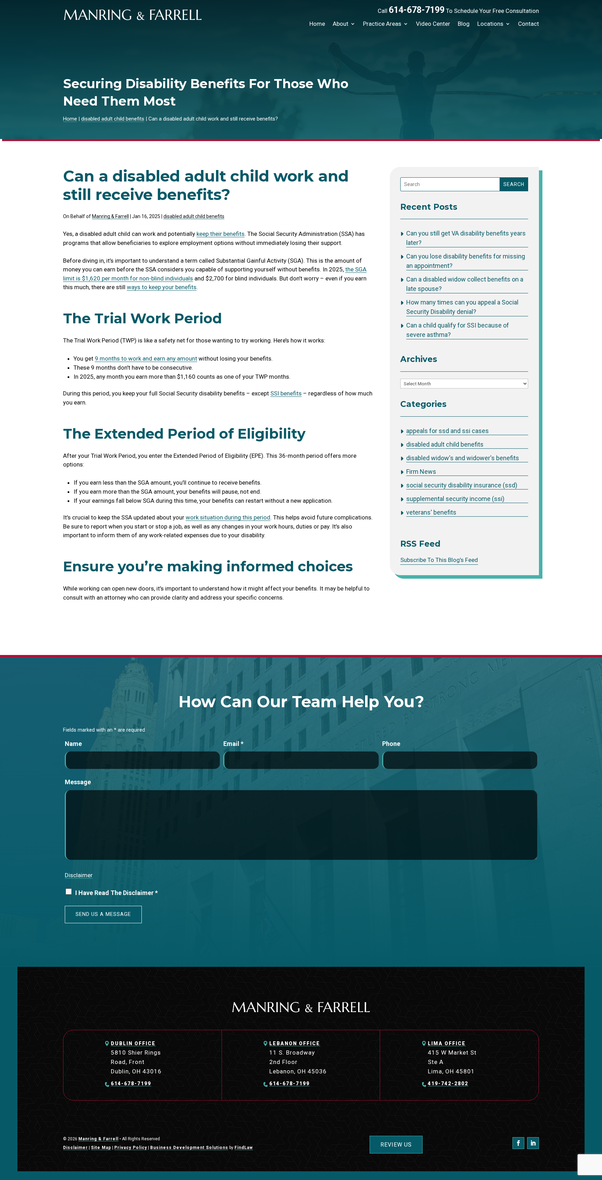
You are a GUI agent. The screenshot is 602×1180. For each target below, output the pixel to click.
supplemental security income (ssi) (455, 498)
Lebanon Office (294, 1043)
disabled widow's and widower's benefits (462, 458)
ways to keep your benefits (161, 287)
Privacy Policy (130, 1147)
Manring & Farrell (110, 216)
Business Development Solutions (189, 1147)
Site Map (101, 1147)
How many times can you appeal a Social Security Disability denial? (462, 307)
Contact (528, 23)
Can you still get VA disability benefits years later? (466, 238)
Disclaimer (79, 875)
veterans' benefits (431, 512)
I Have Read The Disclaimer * (116, 892)
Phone (391, 743)
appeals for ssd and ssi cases (447, 430)
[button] (595, 1129)
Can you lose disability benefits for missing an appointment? (465, 261)
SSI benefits (286, 393)
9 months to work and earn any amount (146, 358)
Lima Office (447, 1043)
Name (73, 743)
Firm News (421, 471)
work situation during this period (228, 517)
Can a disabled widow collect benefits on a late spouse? (464, 284)
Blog (464, 23)
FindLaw (243, 1147)
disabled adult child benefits (193, 216)
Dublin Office (133, 1043)
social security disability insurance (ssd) (461, 485)
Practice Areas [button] (382, 23)
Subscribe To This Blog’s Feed (439, 559)
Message (78, 782)
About (340, 23)
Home (317, 23)
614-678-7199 (417, 10)
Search (513, 184)
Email (233, 743)
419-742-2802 (448, 1083)
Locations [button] (490, 23)
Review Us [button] (396, 1144)
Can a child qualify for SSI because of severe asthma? (457, 330)
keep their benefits (220, 233)
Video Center (433, 23)
